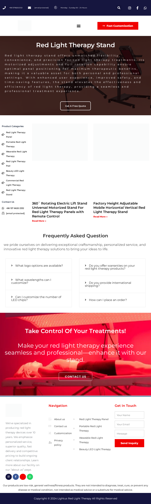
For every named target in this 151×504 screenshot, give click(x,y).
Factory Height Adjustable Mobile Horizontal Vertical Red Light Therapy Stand (119, 207)
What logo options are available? (39, 265)
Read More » (39, 220)
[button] (119, 8)
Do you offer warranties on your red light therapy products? (110, 267)
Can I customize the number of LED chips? (36, 298)
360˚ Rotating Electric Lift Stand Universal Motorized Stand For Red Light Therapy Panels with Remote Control (59, 209)
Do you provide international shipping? (108, 284)
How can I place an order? (108, 300)
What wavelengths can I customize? (31, 281)
